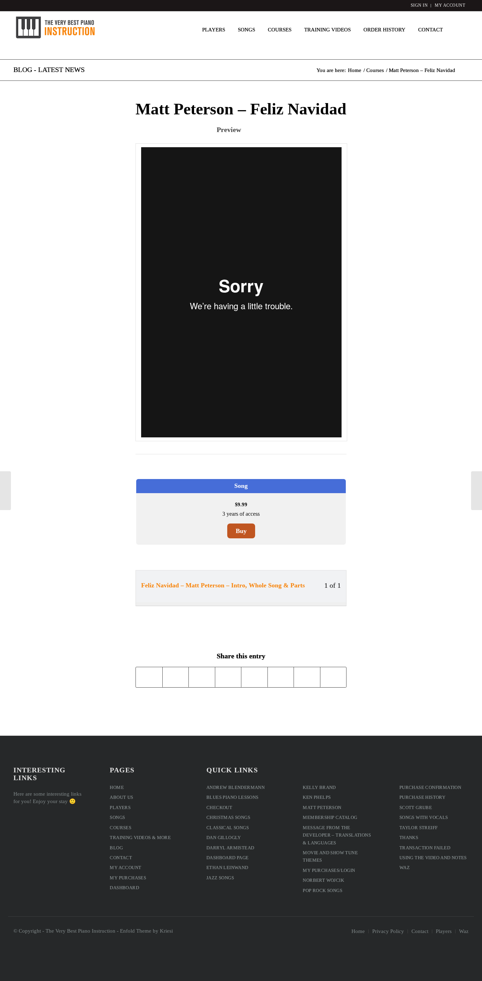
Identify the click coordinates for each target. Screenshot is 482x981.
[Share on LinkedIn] (228, 677)
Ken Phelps (317, 797)
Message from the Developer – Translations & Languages (337, 835)
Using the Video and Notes (433, 857)
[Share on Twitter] (176, 677)
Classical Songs (227, 827)
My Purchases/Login (329, 870)
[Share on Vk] (281, 677)
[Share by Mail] (333, 677)
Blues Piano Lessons (232, 797)
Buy (241, 530)
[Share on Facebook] (149, 677)
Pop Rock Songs (322, 890)
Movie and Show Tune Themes (330, 856)
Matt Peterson (322, 807)
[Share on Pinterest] (202, 677)
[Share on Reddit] (307, 677)
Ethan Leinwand (227, 867)
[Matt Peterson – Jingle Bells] (5, 490)
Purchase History (422, 797)
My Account (125, 867)
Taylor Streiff (418, 827)
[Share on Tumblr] (254, 677)
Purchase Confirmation (430, 787)
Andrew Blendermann (235, 787)
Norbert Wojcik (323, 880)
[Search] (459, 29)
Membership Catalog (330, 817)
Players (120, 807)
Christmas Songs (228, 817)
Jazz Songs (220, 877)
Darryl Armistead (230, 847)
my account (450, 5)
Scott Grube (415, 807)
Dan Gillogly (223, 837)
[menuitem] (213, 29)
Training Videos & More (140, 837)
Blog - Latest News (49, 69)
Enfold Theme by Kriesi (146, 931)
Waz (404, 867)
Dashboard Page (227, 857)
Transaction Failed (424, 847)
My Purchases (128, 877)
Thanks (408, 837)
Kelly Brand (319, 787)
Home (117, 787)
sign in (419, 5)
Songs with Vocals (423, 817)
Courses (120, 827)
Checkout (219, 807)
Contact (121, 857)
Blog (116, 847)
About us (121, 797)
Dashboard (124, 887)
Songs (117, 817)
